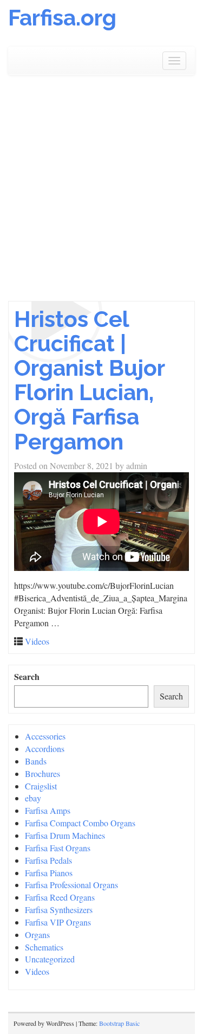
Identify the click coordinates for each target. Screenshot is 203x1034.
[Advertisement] (101, 194)
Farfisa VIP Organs (58, 922)
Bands (36, 761)
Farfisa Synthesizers (59, 909)
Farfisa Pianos (49, 872)
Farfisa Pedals (48, 860)
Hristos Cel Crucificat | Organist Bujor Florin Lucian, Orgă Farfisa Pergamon (89, 380)
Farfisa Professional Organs (71, 884)
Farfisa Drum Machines (65, 835)
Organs (37, 934)
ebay (33, 798)
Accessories (45, 736)
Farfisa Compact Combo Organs (80, 823)
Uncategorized (50, 959)
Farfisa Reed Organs (60, 897)
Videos (37, 641)
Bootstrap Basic (119, 1023)
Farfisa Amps (47, 810)
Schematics (44, 947)
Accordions (44, 748)
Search (27, 677)
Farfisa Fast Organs (57, 847)
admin (136, 465)
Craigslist (41, 786)
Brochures (42, 773)
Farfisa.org (62, 17)
